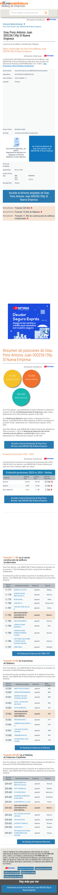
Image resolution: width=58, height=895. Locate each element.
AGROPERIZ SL (18, 827)
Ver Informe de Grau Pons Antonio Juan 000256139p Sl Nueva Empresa (29, 888)
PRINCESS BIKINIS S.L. (20, 720)
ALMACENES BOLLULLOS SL (22, 802)
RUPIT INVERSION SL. (20, 708)
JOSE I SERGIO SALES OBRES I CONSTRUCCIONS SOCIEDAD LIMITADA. (22, 641)
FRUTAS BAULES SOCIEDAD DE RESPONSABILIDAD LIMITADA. (22, 833)
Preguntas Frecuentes (26, 868)
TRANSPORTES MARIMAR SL (22, 692)
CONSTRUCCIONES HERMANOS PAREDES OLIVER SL (20, 633)
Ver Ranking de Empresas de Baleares (35, 747)
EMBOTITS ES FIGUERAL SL (22, 688)
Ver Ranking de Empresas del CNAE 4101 (33, 653)
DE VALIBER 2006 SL (20, 792)
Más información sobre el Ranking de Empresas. (25, 65)
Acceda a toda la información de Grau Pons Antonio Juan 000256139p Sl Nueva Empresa (29, 444)
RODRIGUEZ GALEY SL (20, 590)
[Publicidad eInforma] (29, 338)
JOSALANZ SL (18, 603)
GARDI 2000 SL (18, 647)
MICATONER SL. (18, 599)
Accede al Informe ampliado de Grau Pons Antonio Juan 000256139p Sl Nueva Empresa (29, 196)
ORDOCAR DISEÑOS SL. (20, 621)
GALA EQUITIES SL (19, 820)
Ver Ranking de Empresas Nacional (36, 841)
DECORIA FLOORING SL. (21, 823)
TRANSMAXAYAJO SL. (20, 735)
